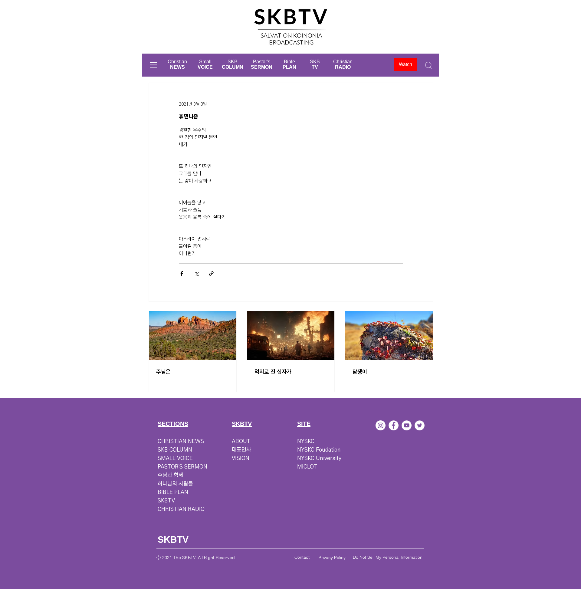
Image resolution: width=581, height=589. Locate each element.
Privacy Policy (332, 557)
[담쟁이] (389, 335)
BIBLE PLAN (173, 492)
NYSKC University (319, 458)
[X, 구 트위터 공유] (196, 273)
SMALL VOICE (175, 458)
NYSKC (305, 441)
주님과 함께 (170, 475)
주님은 (163, 372)
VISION (240, 458)
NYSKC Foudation (319, 450)
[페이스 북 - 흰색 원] (394, 425)
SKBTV (166, 500)
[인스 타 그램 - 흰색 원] (381, 425)
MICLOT (307, 466)
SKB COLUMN (175, 450)
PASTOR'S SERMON (182, 466)
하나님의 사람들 (175, 483)
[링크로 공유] (211, 273)
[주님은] (192, 335)
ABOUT (241, 441)
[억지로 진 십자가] (291, 335)
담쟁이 (360, 372)
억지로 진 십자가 (272, 372)
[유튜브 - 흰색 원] (407, 425)
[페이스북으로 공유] (182, 273)
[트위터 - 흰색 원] (420, 425)
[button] (153, 64)
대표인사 (241, 450)
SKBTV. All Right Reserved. (209, 557)
